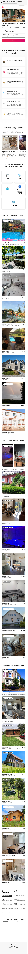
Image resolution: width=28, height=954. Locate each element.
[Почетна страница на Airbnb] (3, 7)
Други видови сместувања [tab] (20, 895)
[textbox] (7, 36)
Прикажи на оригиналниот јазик (10, 3)
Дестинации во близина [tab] (7, 895)
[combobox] (13, 31)
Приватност (11, 947)
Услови (16, 947)
